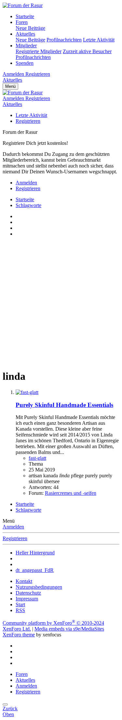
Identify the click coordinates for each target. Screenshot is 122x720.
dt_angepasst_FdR (35, 570)
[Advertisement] (61, 303)
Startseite (25, 16)
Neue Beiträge (30, 28)
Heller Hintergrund (35, 552)
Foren (22, 22)
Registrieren (28, 121)
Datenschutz (28, 593)
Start (20, 604)
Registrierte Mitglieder (38, 51)
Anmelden (13, 526)
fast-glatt (37, 458)
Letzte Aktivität (99, 39)
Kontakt (24, 581)
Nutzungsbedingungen (39, 587)
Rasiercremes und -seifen (70, 493)
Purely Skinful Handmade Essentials (64, 404)
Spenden (25, 63)
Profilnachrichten (64, 39)
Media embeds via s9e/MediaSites (69, 629)
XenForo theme (19, 634)
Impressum (27, 598)
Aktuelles (25, 34)
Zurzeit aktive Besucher (87, 51)
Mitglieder (26, 45)
